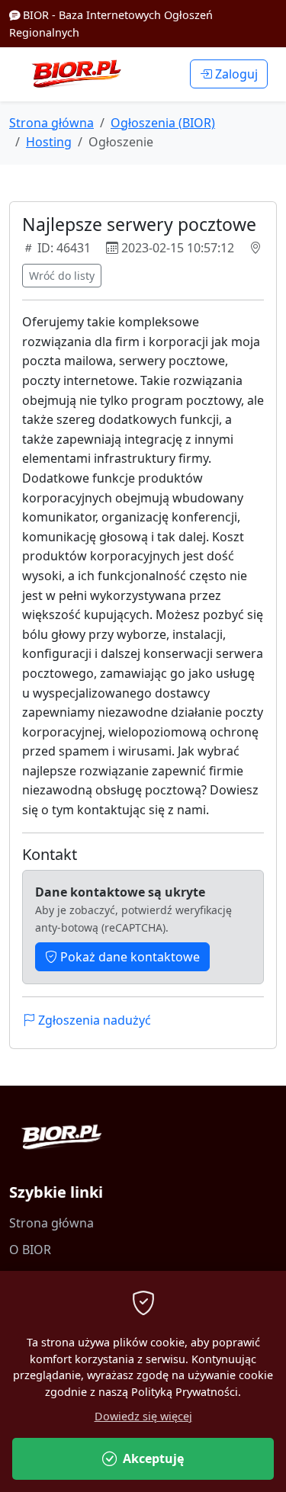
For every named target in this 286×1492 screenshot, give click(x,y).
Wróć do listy (62, 275)
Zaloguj (235, 74)
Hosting (49, 141)
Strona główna (51, 122)
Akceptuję (153, 1458)
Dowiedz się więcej (143, 1416)
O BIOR (30, 1249)
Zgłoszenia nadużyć (93, 1020)
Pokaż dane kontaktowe (128, 956)
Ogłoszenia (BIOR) (163, 122)
